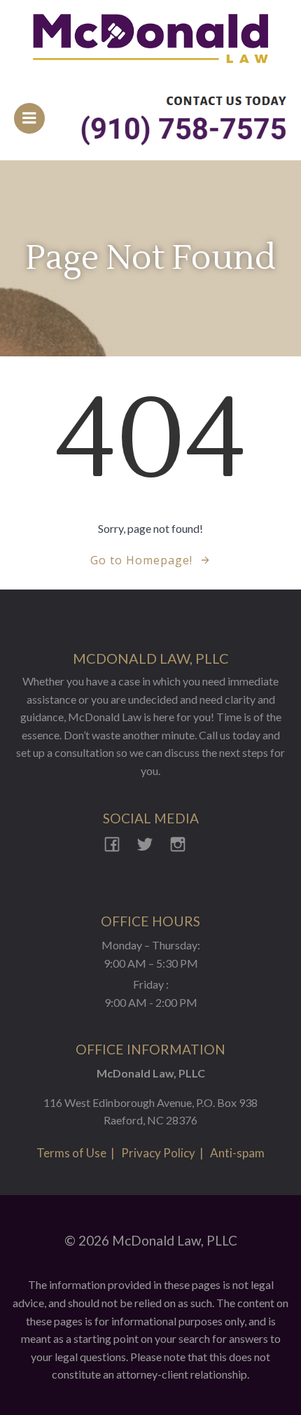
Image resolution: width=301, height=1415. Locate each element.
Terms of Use (71, 1152)
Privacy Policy (158, 1152)
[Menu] (29, 118)
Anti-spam (237, 1152)
